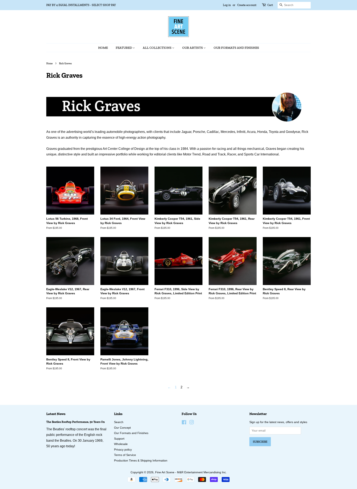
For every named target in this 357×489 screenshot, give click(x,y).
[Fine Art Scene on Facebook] (184, 423)
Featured (124, 48)
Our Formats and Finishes (236, 48)
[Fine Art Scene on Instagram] (191, 423)
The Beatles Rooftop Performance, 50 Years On (75, 421)
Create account (246, 5)
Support (119, 438)
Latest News (55, 414)
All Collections (157, 48)
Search (118, 422)
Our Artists (192, 48)
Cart (270, 5)
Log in (227, 5)
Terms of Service (125, 455)
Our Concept (122, 427)
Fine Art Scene (164, 472)
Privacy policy (123, 449)
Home (103, 48)
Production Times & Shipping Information (140, 460)
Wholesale (121, 444)
